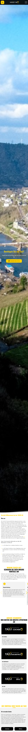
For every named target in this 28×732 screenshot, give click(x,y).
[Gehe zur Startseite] (14, 2)
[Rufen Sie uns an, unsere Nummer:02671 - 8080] (2, 2)
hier (24, 536)
